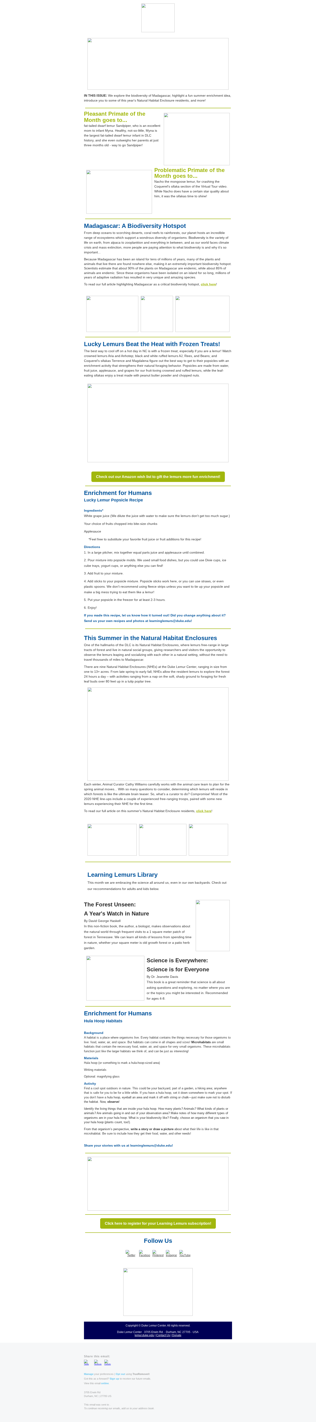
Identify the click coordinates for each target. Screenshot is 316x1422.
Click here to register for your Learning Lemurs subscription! (158, 1223)
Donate (176, 1335)
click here (208, 284)
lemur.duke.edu (144, 1335)
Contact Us (163, 1335)
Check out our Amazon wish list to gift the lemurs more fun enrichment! (158, 477)
